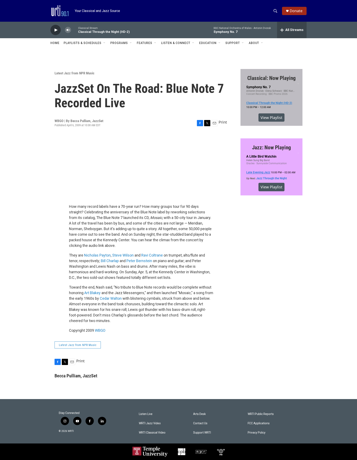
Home (55, 43)
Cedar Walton (111, 298)
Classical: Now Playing (271, 78)
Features (144, 43)
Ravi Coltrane (152, 255)
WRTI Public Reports (261, 414)
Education (208, 43)
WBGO (100, 330)
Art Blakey (92, 293)
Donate (296, 11)
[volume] (67, 30)
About (254, 43)
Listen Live (145, 414)
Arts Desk (199, 414)
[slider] (74, 30)
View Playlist (271, 117)
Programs (119, 43)
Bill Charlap (110, 261)
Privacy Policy (256, 432)
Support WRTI (202, 432)
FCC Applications (259, 423)
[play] (55, 30)
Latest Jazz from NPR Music (74, 73)
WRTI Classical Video (152, 432)
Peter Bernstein (139, 261)
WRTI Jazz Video (150, 423)
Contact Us (200, 423)
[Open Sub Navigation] (104, 43)
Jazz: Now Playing (271, 147)
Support (232, 43)
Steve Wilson (123, 255)
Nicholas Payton (97, 255)
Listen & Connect (175, 43)
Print (223, 122)
